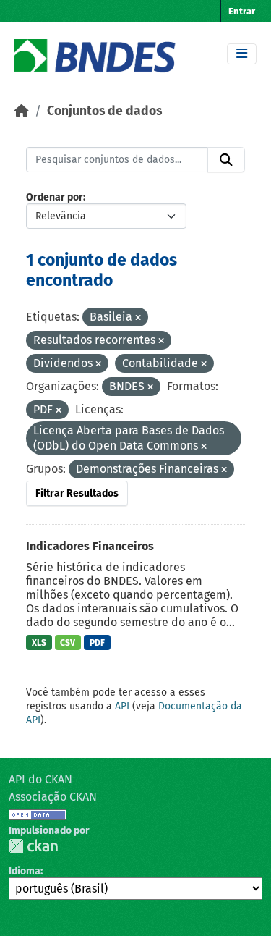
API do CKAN (40, 779)
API (122, 706)
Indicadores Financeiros (90, 546)
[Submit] (226, 160)
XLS (39, 643)
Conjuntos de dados (104, 111)
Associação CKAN (53, 797)
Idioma (24, 871)
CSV (67, 643)
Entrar (241, 11)
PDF (97, 643)
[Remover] (138, 318)
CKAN (33, 845)
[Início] (21, 111)
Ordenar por (54, 197)
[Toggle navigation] (242, 53)
